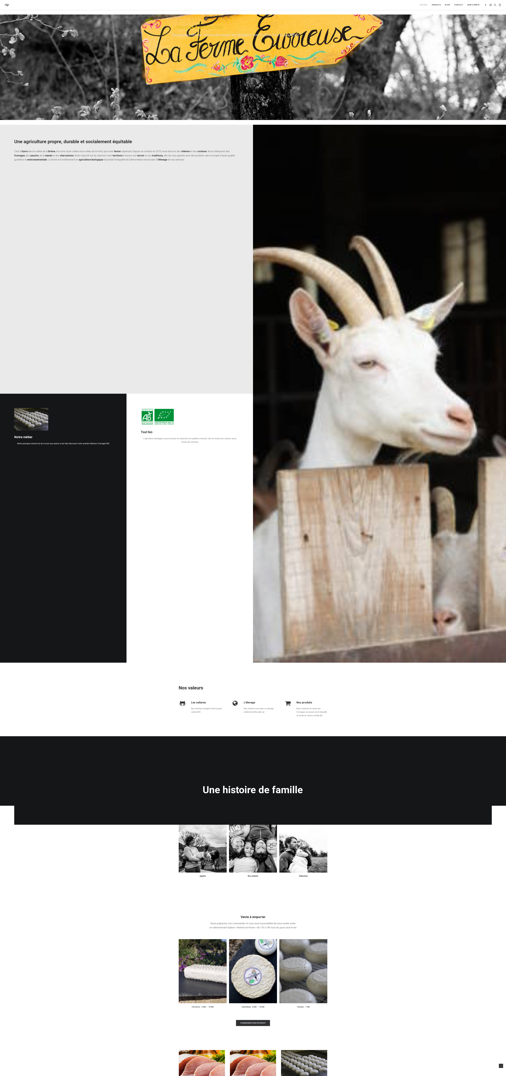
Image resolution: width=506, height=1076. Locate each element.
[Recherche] (495, 5)
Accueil (423, 5)
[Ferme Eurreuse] (7, 5)
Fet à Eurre (203, 1007)
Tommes (303, 1007)
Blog (447, 5)
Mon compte (473, 5)
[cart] (499, 5)
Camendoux (253, 1007)
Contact (458, 5)
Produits (436, 5)
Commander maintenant (253, 1023)
